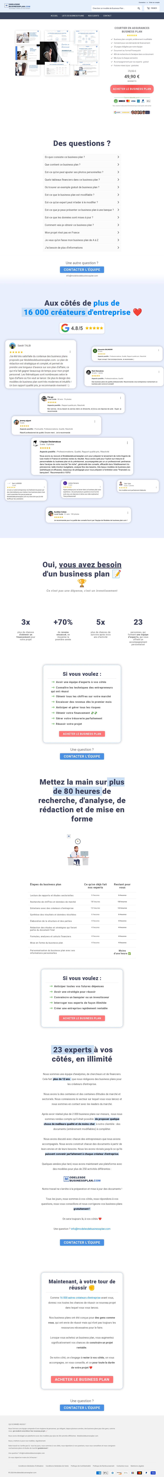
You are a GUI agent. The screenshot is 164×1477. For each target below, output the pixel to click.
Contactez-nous (122, 1466)
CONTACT (107, 16)
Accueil (54, 16)
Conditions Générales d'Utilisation (30, 1466)
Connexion (142, 2)
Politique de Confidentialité (81, 1466)
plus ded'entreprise (76, 307)
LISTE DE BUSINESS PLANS (73, 16)
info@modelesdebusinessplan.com (90, 1228)
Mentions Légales (137, 1466)
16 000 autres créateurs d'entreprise (80, 1297)
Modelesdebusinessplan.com (25, 1473)
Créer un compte (154, 2)
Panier (154, 8)
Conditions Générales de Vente (57, 1466)
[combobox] (116, 8)
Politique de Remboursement (103, 1466)
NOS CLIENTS (93, 16)
